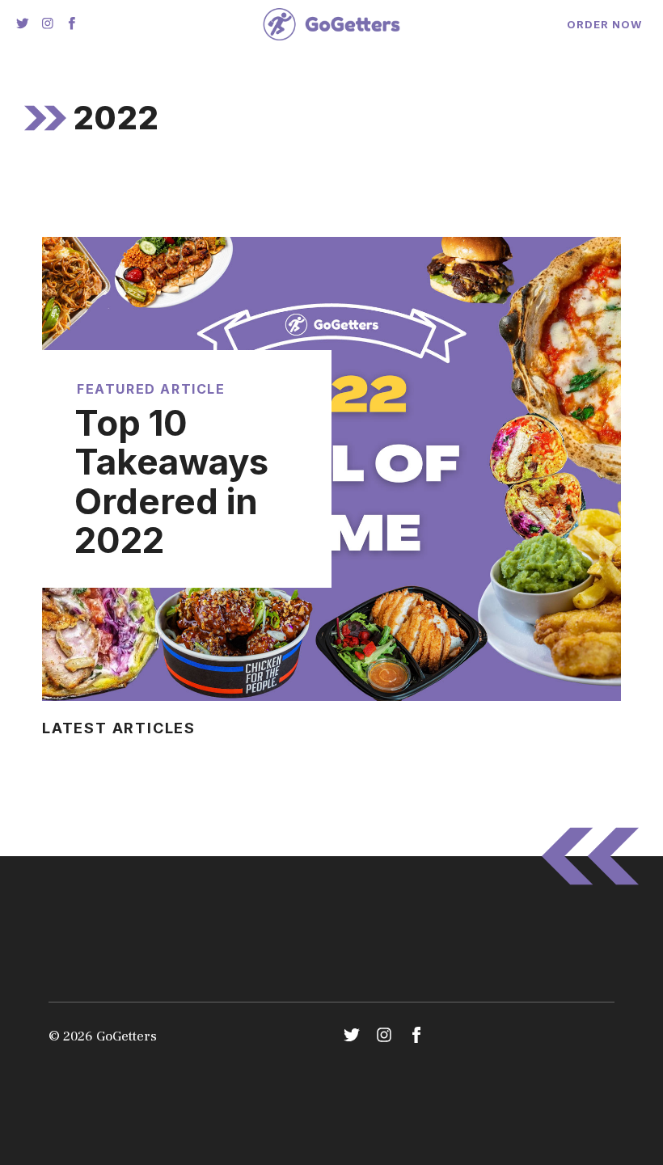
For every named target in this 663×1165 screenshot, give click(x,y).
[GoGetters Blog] (331, 24)
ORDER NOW (604, 24)
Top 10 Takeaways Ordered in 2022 (171, 481)
